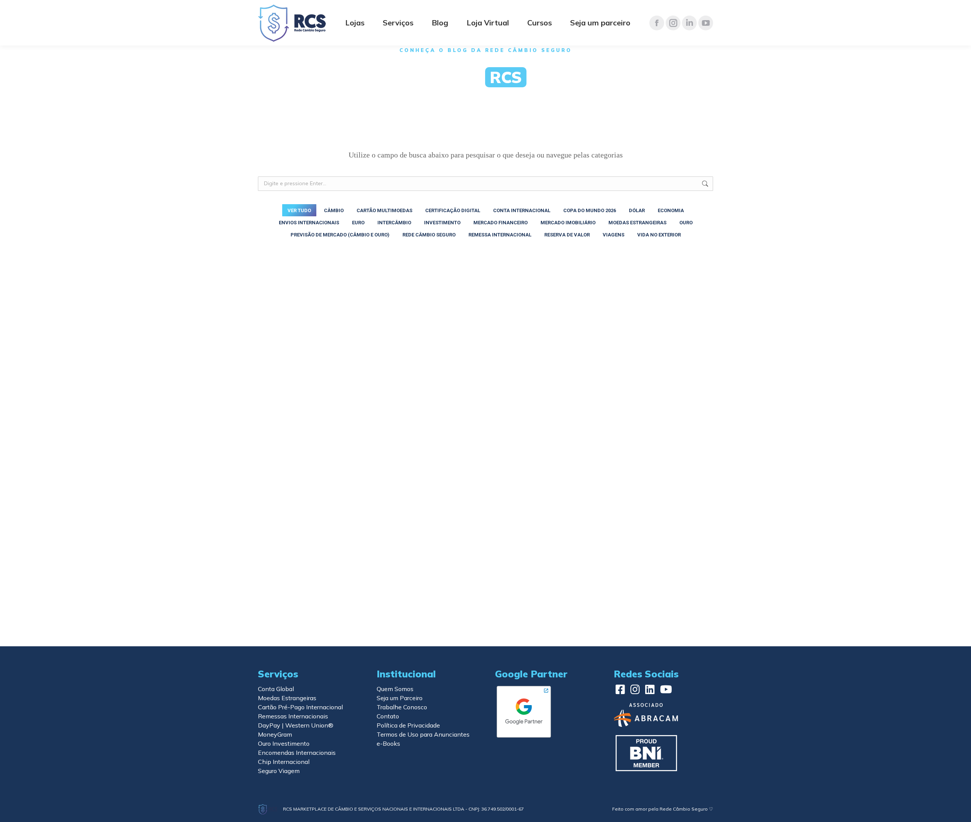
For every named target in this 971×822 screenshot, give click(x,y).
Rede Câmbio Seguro (429, 235)
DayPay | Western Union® (295, 725)
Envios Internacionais (309, 222)
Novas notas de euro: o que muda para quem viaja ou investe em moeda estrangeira (637, 348)
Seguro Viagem (279, 771)
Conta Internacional (521, 210)
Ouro (686, 222)
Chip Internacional (284, 761)
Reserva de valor (567, 235)
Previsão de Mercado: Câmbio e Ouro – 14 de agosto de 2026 (485, 345)
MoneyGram (275, 734)
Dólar (637, 210)
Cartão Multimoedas (384, 210)
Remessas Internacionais (293, 716)
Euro (358, 222)
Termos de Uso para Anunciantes (423, 734)
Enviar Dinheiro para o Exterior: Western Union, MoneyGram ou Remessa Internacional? (328, 594)
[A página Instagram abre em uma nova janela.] (673, 23)
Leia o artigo (285, 362)
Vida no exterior (659, 235)
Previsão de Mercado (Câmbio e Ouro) (340, 235)
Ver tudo (299, 210)
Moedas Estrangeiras (637, 222)
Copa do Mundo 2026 (589, 210)
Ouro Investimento (284, 743)
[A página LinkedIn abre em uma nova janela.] (689, 23)
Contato (388, 716)
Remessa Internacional (499, 235)
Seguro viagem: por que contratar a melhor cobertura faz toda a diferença (636, 590)
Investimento (442, 222)
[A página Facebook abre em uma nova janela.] (656, 23)
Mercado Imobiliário (567, 222)
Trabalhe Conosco (402, 707)
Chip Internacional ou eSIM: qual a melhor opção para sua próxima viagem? (484, 590)
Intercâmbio (394, 222)
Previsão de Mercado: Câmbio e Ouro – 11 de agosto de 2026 (330, 471)
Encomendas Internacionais (297, 752)
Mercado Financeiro (500, 222)
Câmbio (334, 210)
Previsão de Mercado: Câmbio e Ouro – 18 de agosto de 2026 (330, 345)
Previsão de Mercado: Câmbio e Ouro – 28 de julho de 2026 (641, 471)
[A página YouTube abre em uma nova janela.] (705, 23)
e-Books (388, 743)
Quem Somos (395, 689)
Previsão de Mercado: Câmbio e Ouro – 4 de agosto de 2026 (483, 471)
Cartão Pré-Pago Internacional (300, 707)
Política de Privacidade (408, 725)
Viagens (613, 235)
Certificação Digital (452, 210)
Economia (671, 210)
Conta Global (276, 689)
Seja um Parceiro (400, 698)
